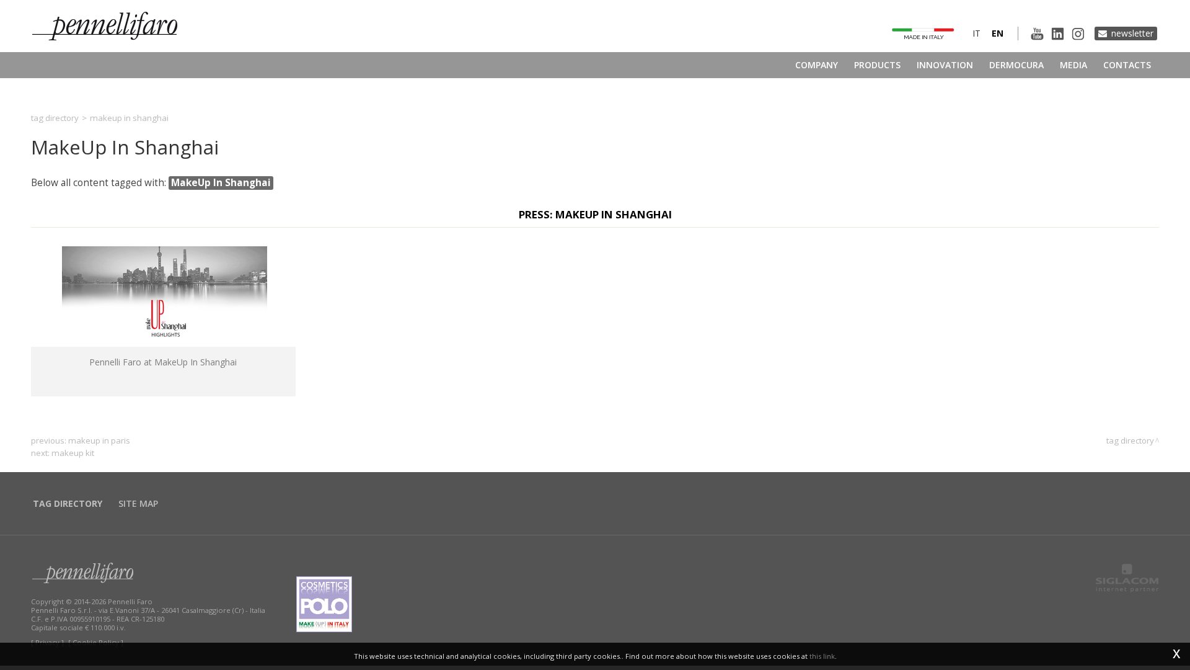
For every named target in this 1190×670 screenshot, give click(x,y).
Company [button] (816, 65)
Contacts (1127, 65)
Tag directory (55, 117)
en (997, 33)
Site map (138, 503)
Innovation (945, 65)
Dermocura (1016, 65)
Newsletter (1132, 33)
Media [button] (1073, 65)
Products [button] (877, 65)
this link (822, 656)
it (976, 33)
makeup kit (72, 452)
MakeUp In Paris (99, 440)
